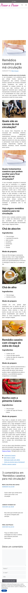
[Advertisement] (14, 25)
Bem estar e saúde (9, 457)
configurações (4, 588)
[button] (22, 5)
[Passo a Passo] (10, 5)
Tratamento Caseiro (10, 455)
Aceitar (4, 590)
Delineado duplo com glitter (12, 460)
